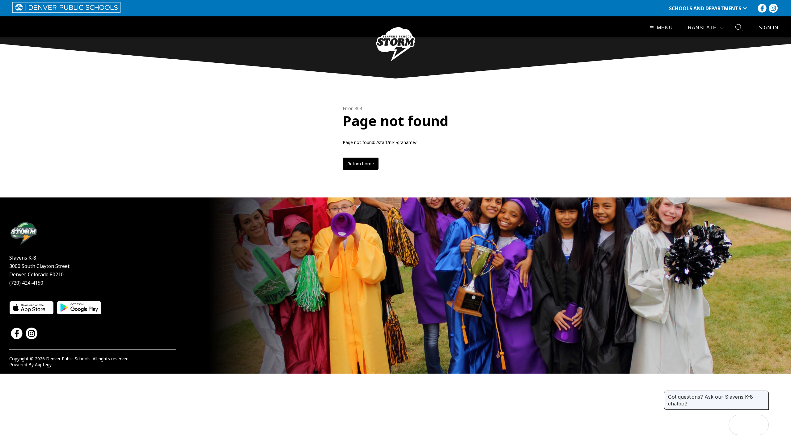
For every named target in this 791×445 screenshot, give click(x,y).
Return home (360, 164)
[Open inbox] (738, 425)
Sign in (768, 27)
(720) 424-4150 (26, 282)
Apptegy (43, 364)
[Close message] (764, 393)
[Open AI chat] (758, 425)
